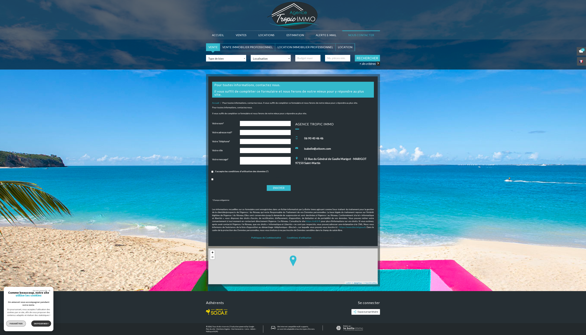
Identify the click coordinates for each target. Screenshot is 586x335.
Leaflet (348, 283)
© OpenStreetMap (370, 283)
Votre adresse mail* (222, 132)
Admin (252, 329)
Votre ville (217, 150)
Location (345, 47)
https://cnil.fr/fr (313, 221)
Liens (247, 329)
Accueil (218, 35)
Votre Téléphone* (221, 141)
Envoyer (278, 188)
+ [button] (212, 252)
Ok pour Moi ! (41, 323)
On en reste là (40, 290)
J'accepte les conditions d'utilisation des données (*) (241, 171)
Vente (213, 47)
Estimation (295, 35)
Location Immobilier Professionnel (305, 47)
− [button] (212, 257)
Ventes (241, 35)
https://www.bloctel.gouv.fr (352, 227)
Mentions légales (223, 329)
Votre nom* (218, 123)
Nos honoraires (237, 329)
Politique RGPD (212, 331)
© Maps (357, 283)
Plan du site (210, 329)
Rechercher (367, 58)
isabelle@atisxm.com (317, 148)
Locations (266, 35)
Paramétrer (16, 323)
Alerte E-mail (326, 35)
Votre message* (220, 159)
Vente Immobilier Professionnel (247, 47)
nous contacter (361, 35)
